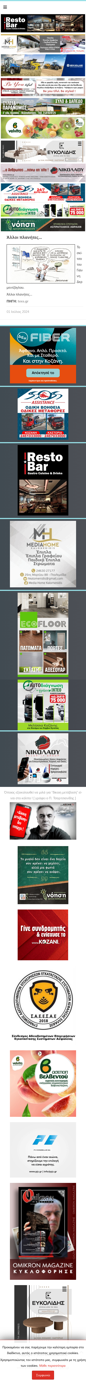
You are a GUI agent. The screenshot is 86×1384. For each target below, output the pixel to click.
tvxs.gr (23, 301)
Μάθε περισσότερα (52, 1365)
